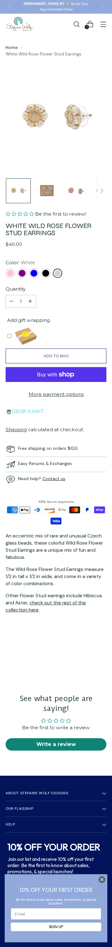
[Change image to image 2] (47, 190)
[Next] (103, 7)
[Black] (45, 273)
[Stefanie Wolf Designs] (20, 24)
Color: (20, 262)
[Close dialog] (101, 879)
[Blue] (34, 273)
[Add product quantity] (30, 301)
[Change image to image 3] (75, 190)
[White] (57, 273)
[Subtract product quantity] (11, 301)
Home (12, 47)
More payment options (56, 394)
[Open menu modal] (103, 24)
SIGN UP (56, 926)
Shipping (16, 429)
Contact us (53, 478)
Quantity (16, 289)
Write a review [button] (56, 744)
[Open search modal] (76, 24)
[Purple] (22, 273)
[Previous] (9, 7)
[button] (20, 214)
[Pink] (10, 273)
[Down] (101, 190)
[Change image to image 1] (18, 190)
